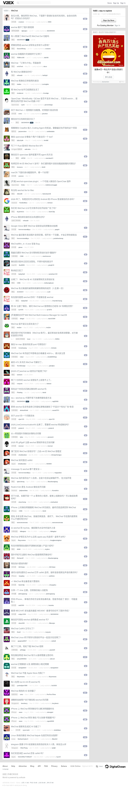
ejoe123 (21, 419)
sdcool (52, 659)
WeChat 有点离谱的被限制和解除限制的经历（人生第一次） (38, 288)
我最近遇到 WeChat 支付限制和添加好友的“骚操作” (33, 252)
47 (85, 391)
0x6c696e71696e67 (25, 757)
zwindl (53, 641)
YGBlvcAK (20, 57)
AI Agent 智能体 (17, 149)
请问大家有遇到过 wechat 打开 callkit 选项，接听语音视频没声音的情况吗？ (44, 572)
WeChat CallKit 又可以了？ (23, 628)
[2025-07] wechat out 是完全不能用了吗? (29, 371)
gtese (20, 247)
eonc (20, 113)
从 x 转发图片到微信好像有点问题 (26, 433)
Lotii (48, 292)
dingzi (22, 318)
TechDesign (21, 366)
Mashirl (54, 739)
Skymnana (21, 676)
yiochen (45, 113)
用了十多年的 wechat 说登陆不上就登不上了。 (31, 379)
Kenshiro (55, 490)
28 (85, 719)
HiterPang (24, 748)
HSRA (57, 339)
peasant (51, 437)
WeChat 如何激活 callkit (21, 460)
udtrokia (27, 149)
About (5, 766)
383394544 (51, 31)
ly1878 (20, 309)
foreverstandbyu (24, 229)
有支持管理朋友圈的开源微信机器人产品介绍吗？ (33, 545)
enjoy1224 (22, 614)
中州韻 (14, 594)
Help (13, 766)
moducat (20, 93)
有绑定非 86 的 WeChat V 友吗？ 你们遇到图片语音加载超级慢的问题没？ (44, 163)
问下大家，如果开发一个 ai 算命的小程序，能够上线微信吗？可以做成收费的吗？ (44, 497)
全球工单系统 (16, 220)
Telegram (15, 748)
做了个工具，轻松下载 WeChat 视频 (27, 646)
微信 (13, 40)
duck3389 (51, 318)
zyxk (23, 105)
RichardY (20, 558)
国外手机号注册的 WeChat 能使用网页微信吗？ (32, 554)
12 (85, 409)
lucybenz (55, 703)
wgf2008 (55, 401)
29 (85, 91)
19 (85, 272)
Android (14, 203)
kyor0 (58, 757)
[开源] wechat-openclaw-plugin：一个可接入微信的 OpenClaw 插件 (41, 181)
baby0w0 (21, 274)
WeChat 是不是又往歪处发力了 (25, 323)
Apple (14, 464)
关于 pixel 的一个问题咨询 (22, 415)
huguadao (58, 472)
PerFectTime (51, 694)
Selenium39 (46, 194)
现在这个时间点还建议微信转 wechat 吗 (28, 388)
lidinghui (23, 531)
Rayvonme (22, 540)
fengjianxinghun (56, 540)
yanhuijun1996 (22, 685)
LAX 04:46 (42, 782)
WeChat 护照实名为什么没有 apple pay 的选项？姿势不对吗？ (38, 536)
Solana (64, 766)
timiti (43, 167)
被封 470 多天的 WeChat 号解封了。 (27, 362)
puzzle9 (52, 650)
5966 (49, 22)
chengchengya (56, 455)
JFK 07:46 (50, 782)
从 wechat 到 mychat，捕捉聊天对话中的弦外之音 (33, 527)
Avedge (46, 93)
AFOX (23, 158)
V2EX (6, 10)
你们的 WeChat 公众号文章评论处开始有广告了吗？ (34, 208)
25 (85, 29)
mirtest (49, 203)
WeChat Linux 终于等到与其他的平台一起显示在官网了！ (36, 637)
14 (85, 509)
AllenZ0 (19, 194)
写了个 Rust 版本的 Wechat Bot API (27, 145)
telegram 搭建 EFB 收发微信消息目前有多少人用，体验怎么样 (38, 744)
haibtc (19, 84)
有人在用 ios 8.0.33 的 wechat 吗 (25, 681)
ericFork (20, 66)
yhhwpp (23, 650)
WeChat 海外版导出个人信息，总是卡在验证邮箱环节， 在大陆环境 (41, 478)
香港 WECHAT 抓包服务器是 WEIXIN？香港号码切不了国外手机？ (40, 610)
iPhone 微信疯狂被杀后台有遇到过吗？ (28, 216)
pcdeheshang (58, 238)
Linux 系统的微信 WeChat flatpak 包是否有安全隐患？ (35, 735)
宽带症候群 (15, 31)
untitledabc (51, 131)
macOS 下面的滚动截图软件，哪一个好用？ (30, 172)
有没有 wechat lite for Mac (22, 190)
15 (85, 317)
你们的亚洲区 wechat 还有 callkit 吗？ (27, 753)
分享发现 (15, 256)
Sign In (123, 3)
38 (85, 462)
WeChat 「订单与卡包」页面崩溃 (26, 62)
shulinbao (57, 730)
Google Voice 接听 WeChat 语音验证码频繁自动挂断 (34, 225)
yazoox (21, 176)
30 (85, 74)
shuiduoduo (22, 455)
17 (85, 418)
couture (21, 22)
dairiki (46, 57)
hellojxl (45, 75)
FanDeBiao (23, 203)
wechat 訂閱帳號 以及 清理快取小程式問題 (30, 664)
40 (85, 47)
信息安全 (15, 694)
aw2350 (21, 605)
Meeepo (52, 623)
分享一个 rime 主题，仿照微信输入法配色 (29, 590)
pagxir (57, 229)
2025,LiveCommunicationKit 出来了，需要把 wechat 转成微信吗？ (40, 424)
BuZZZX (22, 265)
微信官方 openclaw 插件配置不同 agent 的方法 (32, 154)
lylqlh (54, 748)
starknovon (47, 256)
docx (45, 66)
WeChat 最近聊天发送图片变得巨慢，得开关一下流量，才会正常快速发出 (44, 234)
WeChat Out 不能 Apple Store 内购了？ (28, 673)
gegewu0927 (22, 641)
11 (85, 83)
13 (85, 364)
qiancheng (20, 481)
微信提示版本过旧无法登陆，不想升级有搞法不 (32, 261)
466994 (49, 464)
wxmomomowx (22, 522)
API (39, 766)
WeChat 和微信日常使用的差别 (25, 80)
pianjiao (52, 366)
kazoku (51, 605)
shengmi (50, 712)
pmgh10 (51, 265)
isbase (49, 383)
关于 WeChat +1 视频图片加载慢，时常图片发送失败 (34, 110)
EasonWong (21, 48)
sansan (19, 374)
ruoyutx (19, 383)
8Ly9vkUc (20, 211)
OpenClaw (15, 105)
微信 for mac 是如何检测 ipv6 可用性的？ (29, 344)
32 (85, 201)
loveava (20, 167)
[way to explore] (8, 3)
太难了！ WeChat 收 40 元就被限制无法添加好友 (32, 279)
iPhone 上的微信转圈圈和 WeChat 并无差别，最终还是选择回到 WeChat (43, 507)
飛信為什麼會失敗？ (20, 563)
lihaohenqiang (53, 481)
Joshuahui (54, 502)
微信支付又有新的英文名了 (23, 118)
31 (85, 693)
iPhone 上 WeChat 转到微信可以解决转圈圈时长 (32, 708)
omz (21, 694)
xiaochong (22, 502)
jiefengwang (22, 594)
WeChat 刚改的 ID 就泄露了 (23, 690)
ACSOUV (20, 292)
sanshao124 (53, 274)
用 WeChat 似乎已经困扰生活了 (25, 89)
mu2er (19, 327)
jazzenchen (22, 131)
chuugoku (52, 585)
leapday (21, 576)
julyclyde (20, 140)
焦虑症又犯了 (17, 270)
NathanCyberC (23, 739)
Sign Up (116, 3)
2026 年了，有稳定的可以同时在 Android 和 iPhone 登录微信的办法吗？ (43, 199)
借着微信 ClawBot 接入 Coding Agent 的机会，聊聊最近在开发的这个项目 (44, 127)
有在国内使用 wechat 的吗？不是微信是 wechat (32, 297)
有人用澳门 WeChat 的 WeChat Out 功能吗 (30, 36)
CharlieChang (57, 301)
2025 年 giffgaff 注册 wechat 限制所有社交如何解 (32, 442)
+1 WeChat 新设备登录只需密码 (25, 581)
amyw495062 (21, 659)
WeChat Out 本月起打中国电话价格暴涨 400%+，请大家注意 (38, 353)
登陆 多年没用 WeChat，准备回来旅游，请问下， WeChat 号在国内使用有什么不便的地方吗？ (44, 517)
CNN (21, 256)
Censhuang (22, 348)
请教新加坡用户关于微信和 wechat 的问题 (29, 699)
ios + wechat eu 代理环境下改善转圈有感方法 (31, 397)
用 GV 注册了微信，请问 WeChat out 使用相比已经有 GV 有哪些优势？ (42, 306)
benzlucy (24, 703)
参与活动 (108, 77)
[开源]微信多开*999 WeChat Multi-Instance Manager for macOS (39, 314)
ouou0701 (55, 410)
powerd (21, 428)
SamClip (52, 211)
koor (28, 339)
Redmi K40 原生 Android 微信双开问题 (28, 486)
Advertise (23, 766)
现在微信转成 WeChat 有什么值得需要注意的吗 (32, 655)
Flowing (19, 392)
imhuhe (53, 348)
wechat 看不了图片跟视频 (22, 27)
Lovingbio (45, 84)
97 (85, 639)
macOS (14, 265)
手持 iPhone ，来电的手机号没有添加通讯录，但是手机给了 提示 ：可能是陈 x (44, 600)
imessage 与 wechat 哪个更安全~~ (26, 469)
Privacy (54, 766)
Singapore (15, 703)
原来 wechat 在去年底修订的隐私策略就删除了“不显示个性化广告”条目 (42, 406)
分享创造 (15, 318)
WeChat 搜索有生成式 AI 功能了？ (26, 726)
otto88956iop (52, 357)
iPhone (14, 511)
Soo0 (19, 632)
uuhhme (52, 576)
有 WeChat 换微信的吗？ (22, 71)
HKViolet (21, 567)
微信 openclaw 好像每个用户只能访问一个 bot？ (32, 136)
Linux (13, 641)
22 (85, 19)
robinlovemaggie (51, 185)
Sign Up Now (108, 20)
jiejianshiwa (23, 490)
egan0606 (50, 721)
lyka (21, 437)
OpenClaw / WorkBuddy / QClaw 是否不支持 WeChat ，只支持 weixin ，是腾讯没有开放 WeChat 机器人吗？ (44, 100)
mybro (47, 549)
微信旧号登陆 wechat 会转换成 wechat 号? (30, 619)
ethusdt (19, 75)
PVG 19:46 (33, 782)
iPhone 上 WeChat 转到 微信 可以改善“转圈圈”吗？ (33, 717)
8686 (18, 549)
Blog (32, 766)
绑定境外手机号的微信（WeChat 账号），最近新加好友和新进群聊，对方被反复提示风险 (44, 334)
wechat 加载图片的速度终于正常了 (26, 53)
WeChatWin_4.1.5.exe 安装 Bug (25, 243)
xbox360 (21, 623)
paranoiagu (49, 105)
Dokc (23, 185)
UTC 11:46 (25, 782)
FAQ (46, 766)
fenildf (46, 140)
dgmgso (24, 31)
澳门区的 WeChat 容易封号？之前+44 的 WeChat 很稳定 (36, 451)
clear (22, 357)
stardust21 (49, 158)
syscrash (26, 730)
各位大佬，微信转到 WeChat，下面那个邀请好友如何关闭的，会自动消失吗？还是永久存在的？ (44, 17)
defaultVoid (24, 410)
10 (85, 139)
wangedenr (22, 668)
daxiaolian (105, 82)
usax (20, 712)
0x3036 (54, 685)
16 (85, 290)
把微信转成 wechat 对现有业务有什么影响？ (30, 45)
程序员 (14, 131)
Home (109, 3)
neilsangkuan (49, 283)
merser (21, 446)
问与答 (14, 22)
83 (85, 299)
